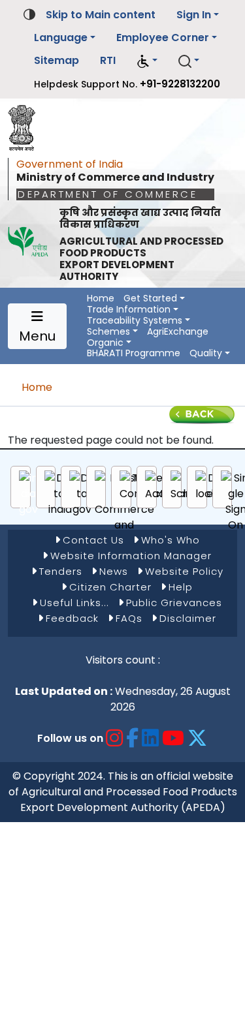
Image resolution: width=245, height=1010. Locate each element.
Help (181, 587)
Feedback (72, 618)
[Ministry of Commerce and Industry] (124, 510)
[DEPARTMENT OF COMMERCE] (25, 125)
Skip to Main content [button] (100, 14)
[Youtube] (173, 738)
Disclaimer (187, 618)
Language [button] (61, 37)
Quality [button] (205, 353)
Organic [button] (105, 342)
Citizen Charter (110, 587)
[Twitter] (198, 738)
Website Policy (184, 571)
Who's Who (170, 540)
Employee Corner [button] (162, 37)
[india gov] (28, 494)
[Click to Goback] (202, 413)
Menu (37, 336)
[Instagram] (114, 738)
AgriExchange (177, 331)
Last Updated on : (63, 691)
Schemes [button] (108, 331)
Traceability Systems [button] (134, 320)
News (113, 571)
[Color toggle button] (29, 13)
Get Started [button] (150, 298)
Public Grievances (174, 602)
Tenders (60, 571)
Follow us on (70, 738)
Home (100, 298)
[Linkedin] (150, 738)
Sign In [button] (193, 14)
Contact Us (93, 540)
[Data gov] (82, 494)
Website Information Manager (131, 555)
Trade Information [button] (129, 309)
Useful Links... (74, 602)
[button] (147, 61)
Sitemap (56, 60)
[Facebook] (132, 738)
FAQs (129, 618)
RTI (108, 60)
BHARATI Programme (133, 353)
